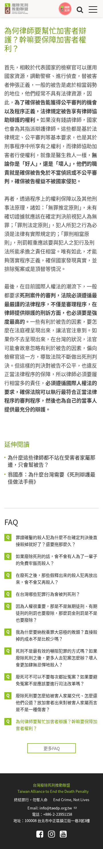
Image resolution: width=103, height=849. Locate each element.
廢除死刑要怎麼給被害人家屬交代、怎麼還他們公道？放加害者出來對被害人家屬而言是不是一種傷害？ (56, 702)
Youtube (63, 834)
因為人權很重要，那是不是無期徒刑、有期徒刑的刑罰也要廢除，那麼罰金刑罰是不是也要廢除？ (56, 613)
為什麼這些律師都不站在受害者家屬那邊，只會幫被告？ (51, 461)
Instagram (51, 834)
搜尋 (80, 9)
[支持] (65, 8)
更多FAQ (51, 748)
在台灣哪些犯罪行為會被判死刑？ (48, 594)
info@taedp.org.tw (58, 808)
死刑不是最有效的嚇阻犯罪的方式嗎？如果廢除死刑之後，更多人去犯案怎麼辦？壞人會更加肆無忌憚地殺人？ (56, 658)
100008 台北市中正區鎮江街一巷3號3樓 (57, 820)
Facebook (39, 834)
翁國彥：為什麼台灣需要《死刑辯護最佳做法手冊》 (51, 478)
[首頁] (16, 8)
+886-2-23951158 (57, 814)
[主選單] (93, 9)
